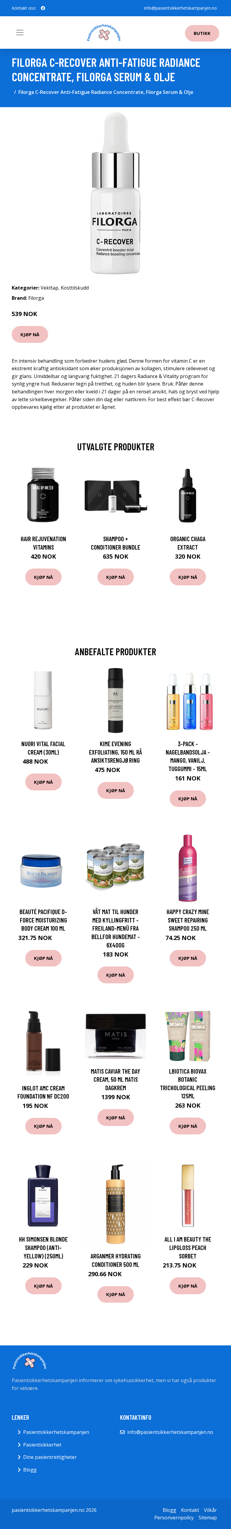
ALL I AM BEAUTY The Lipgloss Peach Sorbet (188, 1247)
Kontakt (190, 1510)
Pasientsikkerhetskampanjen (56, 1432)
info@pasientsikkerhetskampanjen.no (180, 8)
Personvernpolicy (174, 1517)
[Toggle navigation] (20, 32)
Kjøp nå (29, 334)
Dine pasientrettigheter (50, 1457)
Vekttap (49, 287)
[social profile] (43, 8)
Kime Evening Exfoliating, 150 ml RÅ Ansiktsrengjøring (115, 752)
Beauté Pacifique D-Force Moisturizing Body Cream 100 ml (43, 920)
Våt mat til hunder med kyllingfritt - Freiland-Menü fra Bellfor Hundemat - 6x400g (115, 928)
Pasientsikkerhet (42, 1444)
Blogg (30, 1469)
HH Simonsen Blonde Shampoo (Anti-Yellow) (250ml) (43, 1247)
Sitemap (208, 1517)
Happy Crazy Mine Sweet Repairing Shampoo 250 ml (188, 920)
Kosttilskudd (75, 287)
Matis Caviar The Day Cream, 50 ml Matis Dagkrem (115, 1079)
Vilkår (210, 1510)
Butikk (202, 33)
